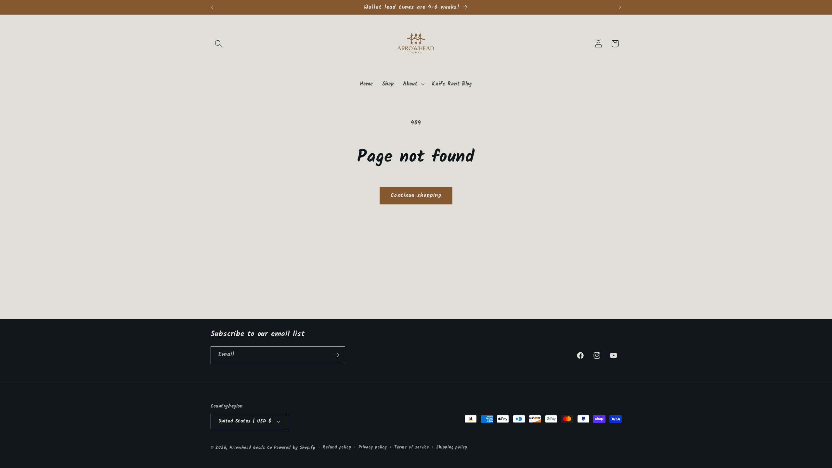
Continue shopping (416, 195)
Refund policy (337, 447)
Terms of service (411, 447)
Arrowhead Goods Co (250, 448)
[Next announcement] (620, 7)
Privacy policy (372, 447)
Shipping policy (451, 447)
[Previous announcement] (212, 7)
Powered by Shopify (295, 448)
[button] (219, 43)
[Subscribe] (336, 355)
